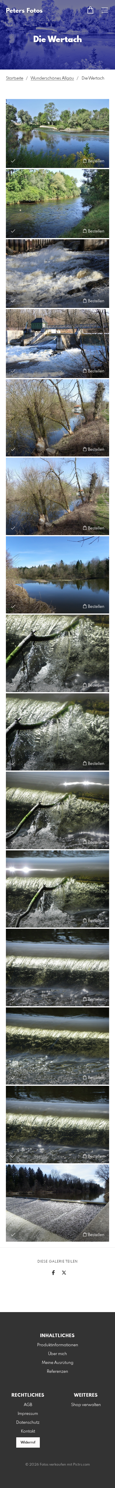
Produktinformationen (57, 1345)
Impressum (28, 1414)
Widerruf (28, 1442)
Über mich (57, 1354)
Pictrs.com (81, 1464)
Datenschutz (28, 1423)
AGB (28, 1405)
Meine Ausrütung (57, 1363)
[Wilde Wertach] (57, 273)
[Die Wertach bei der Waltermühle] (57, 133)
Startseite (14, 78)
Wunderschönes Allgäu (52, 78)
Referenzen (57, 1372)
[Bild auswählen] (13, 161)
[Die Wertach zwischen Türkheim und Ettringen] (57, 203)
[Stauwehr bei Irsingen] (57, 343)
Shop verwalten (86, 1405)
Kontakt (28, 1431)
